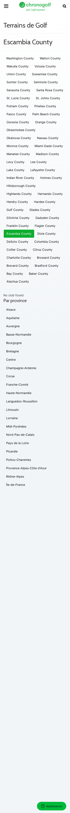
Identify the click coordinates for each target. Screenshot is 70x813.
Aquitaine (12, 318)
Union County (16, 74)
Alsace (10, 309)
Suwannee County (44, 74)
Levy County (15, 162)
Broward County (48, 257)
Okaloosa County (19, 138)
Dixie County (46, 233)
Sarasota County (18, 90)
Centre (11, 359)
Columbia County (46, 241)
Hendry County (17, 202)
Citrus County (42, 249)
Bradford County (46, 265)
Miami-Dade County (49, 146)
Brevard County (18, 265)
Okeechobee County (21, 130)
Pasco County (16, 114)
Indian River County (20, 178)
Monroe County (18, 146)
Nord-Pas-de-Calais (20, 434)
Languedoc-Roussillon (21, 401)
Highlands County (19, 194)
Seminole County (46, 82)
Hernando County (50, 194)
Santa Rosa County (49, 90)
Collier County (17, 249)
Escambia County (19, 233)
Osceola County (18, 122)
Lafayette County (42, 170)
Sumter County (17, 82)
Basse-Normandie (18, 334)
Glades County (39, 210)
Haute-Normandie (18, 393)
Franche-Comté (17, 384)
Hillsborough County (21, 186)
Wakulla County (18, 66)
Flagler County (45, 226)
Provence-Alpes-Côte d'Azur (26, 468)
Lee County (38, 162)
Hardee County (44, 202)
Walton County (50, 58)
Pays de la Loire (17, 443)
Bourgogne (14, 343)
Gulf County (15, 210)
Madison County (47, 154)
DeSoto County (17, 241)
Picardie (12, 451)
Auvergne (13, 326)
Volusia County (45, 66)
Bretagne (12, 351)
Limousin (12, 410)
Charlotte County (19, 257)
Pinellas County (45, 106)
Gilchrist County (18, 218)
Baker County (38, 273)
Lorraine (12, 418)
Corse (10, 376)
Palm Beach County (46, 114)
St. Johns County (48, 98)
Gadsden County (47, 218)
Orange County (46, 122)
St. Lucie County (18, 98)
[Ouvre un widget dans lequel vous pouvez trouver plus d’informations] (51, 806)
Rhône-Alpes (15, 476)
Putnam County (17, 106)
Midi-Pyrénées (16, 426)
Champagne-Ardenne (21, 368)
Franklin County (18, 226)
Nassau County (47, 138)
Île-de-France (15, 485)
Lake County (15, 170)
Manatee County (18, 154)
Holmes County (51, 178)
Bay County (15, 273)
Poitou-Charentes (18, 460)
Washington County (20, 58)
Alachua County (18, 281)
